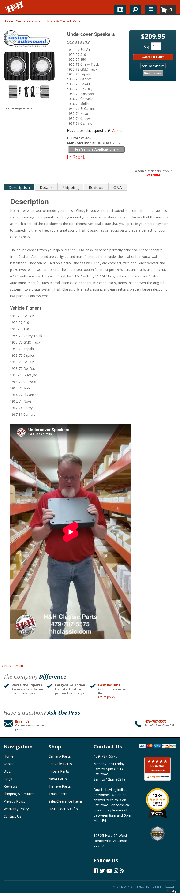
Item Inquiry (153, 73)
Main (19, 665)
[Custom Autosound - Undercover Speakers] (30, 39)
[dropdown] (151, 9)
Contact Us (12, 816)
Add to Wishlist (153, 66)
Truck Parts (58, 793)
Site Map (171, 891)
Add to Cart (153, 57)
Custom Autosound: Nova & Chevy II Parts (48, 21)
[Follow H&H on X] (102, 870)
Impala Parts (59, 771)
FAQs (8, 778)
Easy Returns (109, 685)
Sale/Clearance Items (66, 801)
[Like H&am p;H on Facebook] (96, 870)
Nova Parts (58, 778)
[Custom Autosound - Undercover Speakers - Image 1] (29, 77)
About (8, 763)
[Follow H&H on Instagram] (116, 870)
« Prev (6, 665)
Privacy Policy (15, 801)
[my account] (120, 9)
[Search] (134, 8)
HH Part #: (76, 138)
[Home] (15, 7)
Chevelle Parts (60, 763)
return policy (106, 697)
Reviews (10, 786)
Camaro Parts (60, 756)
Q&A (117, 187)
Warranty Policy (16, 808)
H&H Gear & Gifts (63, 808)
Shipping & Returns (19, 793)
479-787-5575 (156, 721)
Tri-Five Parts (60, 786)
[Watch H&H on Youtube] (109, 870)
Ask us (118, 130)
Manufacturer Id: (82, 143)
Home (8, 21)
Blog (7, 771)
